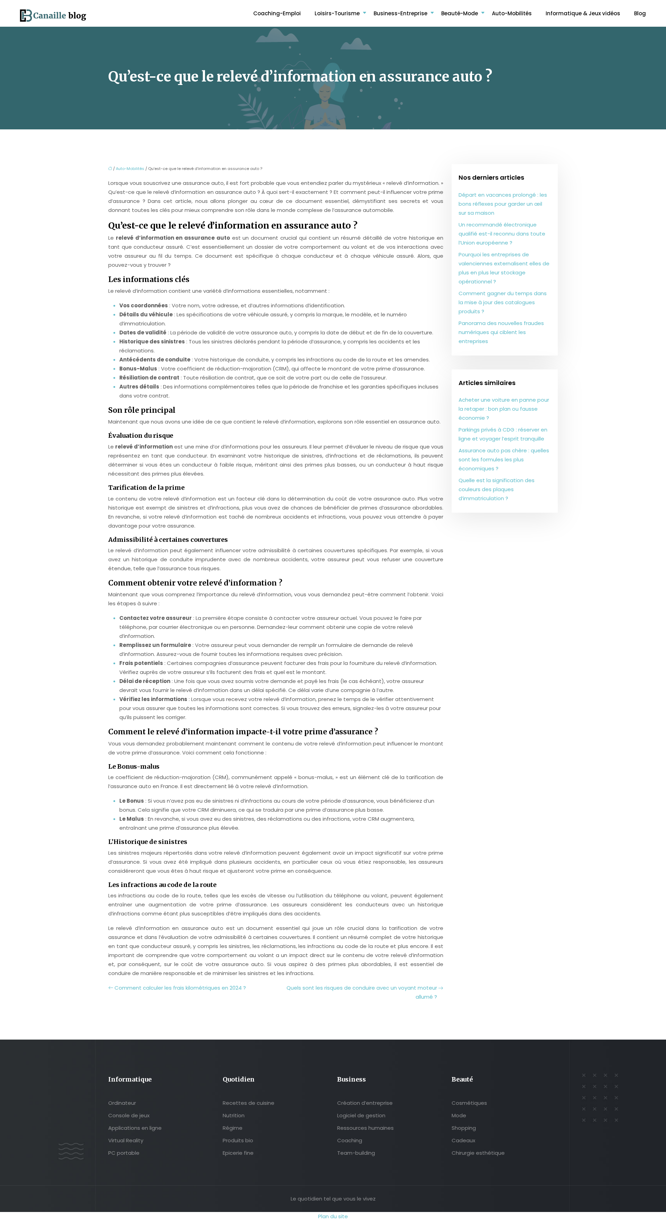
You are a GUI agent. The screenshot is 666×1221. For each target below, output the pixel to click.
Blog (640, 13)
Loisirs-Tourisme (337, 13)
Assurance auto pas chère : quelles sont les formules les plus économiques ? (504, 459)
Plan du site (333, 1216)
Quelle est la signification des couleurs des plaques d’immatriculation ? (497, 489)
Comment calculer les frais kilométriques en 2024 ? (180, 987)
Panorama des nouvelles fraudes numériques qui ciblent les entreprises (501, 332)
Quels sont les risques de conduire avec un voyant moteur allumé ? (362, 992)
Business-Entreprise (400, 13)
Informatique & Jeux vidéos (583, 13)
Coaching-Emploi (277, 13)
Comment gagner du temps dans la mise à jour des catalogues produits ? (503, 302)
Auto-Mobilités (512, 13)
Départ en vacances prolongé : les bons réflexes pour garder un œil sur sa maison (503, 203)
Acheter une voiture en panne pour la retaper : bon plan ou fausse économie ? (504, 408)
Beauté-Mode (459, 13)
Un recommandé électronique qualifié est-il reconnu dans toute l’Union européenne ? (502, 233)
